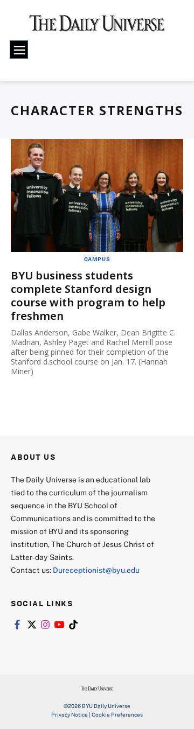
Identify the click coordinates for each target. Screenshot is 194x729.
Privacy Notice (69, 714)
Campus (97, 259)
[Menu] (19, 49)
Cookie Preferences (117, 714)
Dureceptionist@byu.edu (96, 569)
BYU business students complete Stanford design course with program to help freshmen (88, 295)
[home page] (97, 27)
